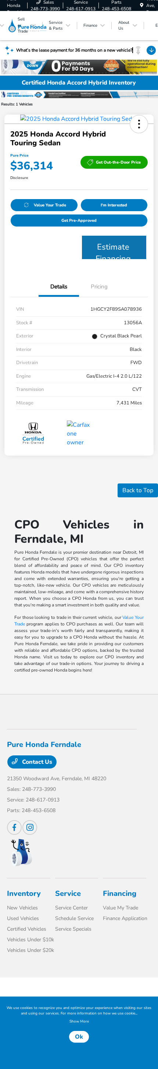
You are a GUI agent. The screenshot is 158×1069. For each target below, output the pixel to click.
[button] (139, 124)
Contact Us (36, 762)
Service (68, 893)
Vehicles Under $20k (30, 950)
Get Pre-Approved (79, 220)
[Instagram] (29, 827)
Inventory (24, 893)
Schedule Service (74, 918)
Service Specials (73, 929)
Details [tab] (58, 286)
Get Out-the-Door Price (118, 162)
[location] (141, 5)
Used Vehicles (23, 918)
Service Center (71, 907)
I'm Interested (114, 205)
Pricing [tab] (99, 286)
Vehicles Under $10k (30, 939)
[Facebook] (14, 827)
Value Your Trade (50, 205)
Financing (119, 893)
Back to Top (137, 490)
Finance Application (125, 918)
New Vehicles (22, 907)
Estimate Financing (113, 250)
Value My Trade (120, 907)
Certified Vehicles (26, 929)
